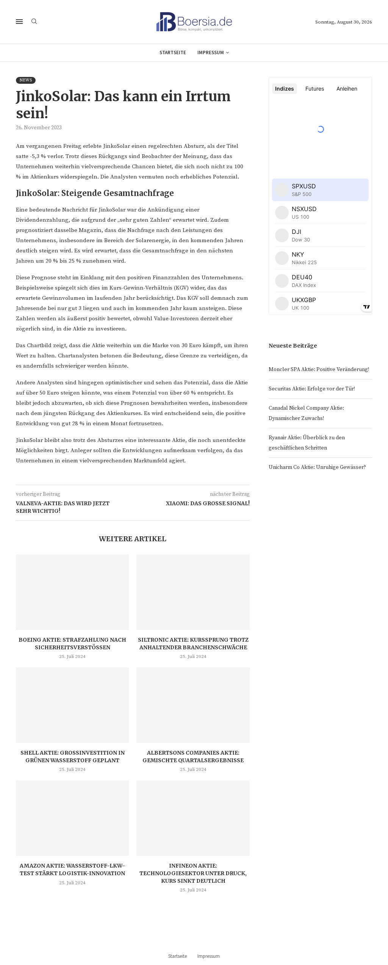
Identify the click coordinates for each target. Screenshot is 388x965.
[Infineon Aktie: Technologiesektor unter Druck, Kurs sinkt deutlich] (192, 818)
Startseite (173, 52)
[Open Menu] (19, 21)
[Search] (34, 22)
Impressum (210, 52)
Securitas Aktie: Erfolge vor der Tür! (312, 388)
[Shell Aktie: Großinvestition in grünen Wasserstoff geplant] (72, 705)
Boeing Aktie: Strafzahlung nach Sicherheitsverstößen (72, 643)
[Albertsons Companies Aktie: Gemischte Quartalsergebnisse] (192, 705)
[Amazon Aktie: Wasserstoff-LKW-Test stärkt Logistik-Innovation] (72, 818)
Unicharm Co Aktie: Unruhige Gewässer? (317, 467)
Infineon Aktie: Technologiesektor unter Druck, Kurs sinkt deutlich (193, 873)
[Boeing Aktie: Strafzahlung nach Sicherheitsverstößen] (72, 592)
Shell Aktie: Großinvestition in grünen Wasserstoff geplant (72, 756)
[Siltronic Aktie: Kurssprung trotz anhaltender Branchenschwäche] (192, 592)
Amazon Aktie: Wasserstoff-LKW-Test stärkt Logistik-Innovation (72, 869)
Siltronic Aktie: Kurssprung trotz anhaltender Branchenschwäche (193, 643)
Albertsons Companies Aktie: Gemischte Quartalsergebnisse (193, 756)
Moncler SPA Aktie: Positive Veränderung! (319, 369)
